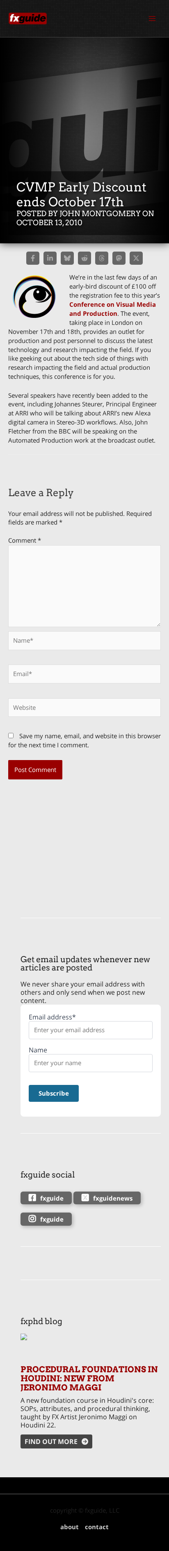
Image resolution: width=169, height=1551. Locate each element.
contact (97, 1527)
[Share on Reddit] (84, 258)
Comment (24, 540)
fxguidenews (112, 1198)
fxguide (52, 1198)
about (69, 1527)
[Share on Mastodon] (119, 258)
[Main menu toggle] (152, 18)
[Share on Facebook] (32, 258)
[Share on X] (136, 258)
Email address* (52, 1017)
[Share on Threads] (101, 258)
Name (38, 1050)
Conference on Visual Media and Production (112, 308)
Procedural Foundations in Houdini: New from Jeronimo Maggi (89, 1378)
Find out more (51, 1441)
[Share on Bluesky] (67, 258)
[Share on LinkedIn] (50, 258)
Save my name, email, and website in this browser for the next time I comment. (84, 740)
